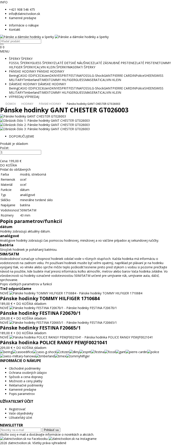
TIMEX (44, 80)
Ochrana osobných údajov (28, 372)
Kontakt (14, 29)
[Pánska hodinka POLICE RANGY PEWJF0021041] (81, 337)
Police (140, 75)
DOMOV (11, 104)
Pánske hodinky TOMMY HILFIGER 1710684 (50, 298)
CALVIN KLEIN (110, 80)
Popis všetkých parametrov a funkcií (26, 284)
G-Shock (98, 75)
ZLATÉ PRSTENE (146, 63)
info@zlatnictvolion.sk (24, 14)
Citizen (44, 75)
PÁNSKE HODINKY (22, 71)
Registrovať (17, 409)
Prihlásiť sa (51, 430)
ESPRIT (63, 75)
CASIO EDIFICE (29, 75)
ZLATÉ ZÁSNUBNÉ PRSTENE (113, 63)
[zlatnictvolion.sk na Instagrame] (73, 439)
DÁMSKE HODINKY (23, 84)
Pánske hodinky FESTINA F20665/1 (40, 328)
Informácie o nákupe (24, 25)
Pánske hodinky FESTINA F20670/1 (40, 313)
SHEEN (149, 75)
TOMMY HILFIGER (62, 80)
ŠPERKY (14, 59)
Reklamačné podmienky (26, 385)
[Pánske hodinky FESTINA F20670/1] (63, 308)
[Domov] (54, 37)
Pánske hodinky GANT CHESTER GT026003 (93, 104)
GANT (108, 75)
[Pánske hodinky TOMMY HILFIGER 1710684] (75, 293)
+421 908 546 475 (22, 9)
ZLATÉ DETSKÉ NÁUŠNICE (73, 63)
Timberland (31, 80)
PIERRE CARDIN (124, 75)
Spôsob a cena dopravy (26, 377)
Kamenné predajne (22, 18)
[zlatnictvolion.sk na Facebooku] (24, 439)
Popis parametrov (22, 394)
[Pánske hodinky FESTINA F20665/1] (63, 322)
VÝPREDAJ (16, 97)
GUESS (80, 80)
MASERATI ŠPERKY (81, 67)
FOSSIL (86, 75)
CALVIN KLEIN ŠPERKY (51, 67)
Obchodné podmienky (25, 368)
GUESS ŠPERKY (43, 63)
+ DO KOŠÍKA (23, 303)
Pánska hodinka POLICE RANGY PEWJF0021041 (53, 342)
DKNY (53, 75)
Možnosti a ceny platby (25, 381)
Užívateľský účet (20, 417)
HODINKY (27, 104)
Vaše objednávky (21, 413)
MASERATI (92, 80)
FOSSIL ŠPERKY (20, 63)
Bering (13, 75)
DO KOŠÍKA (8, 165)
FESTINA (75, 75)
